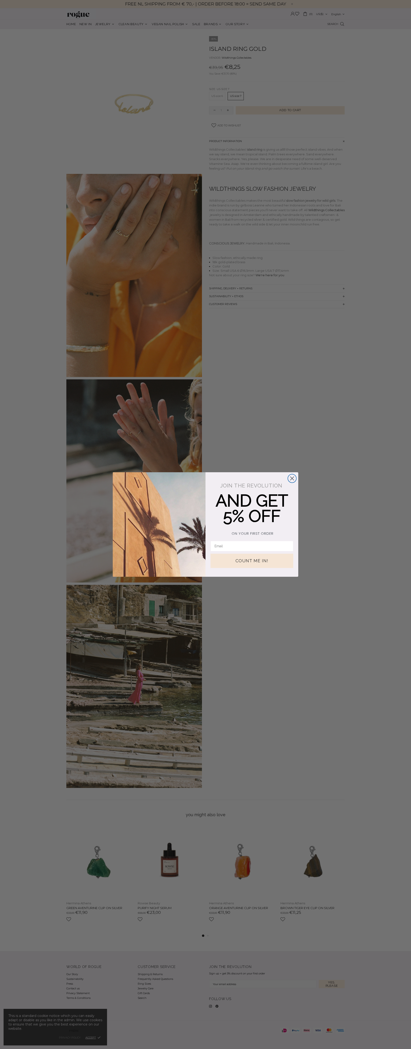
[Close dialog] (292, 478)
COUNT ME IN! (251, 560)
